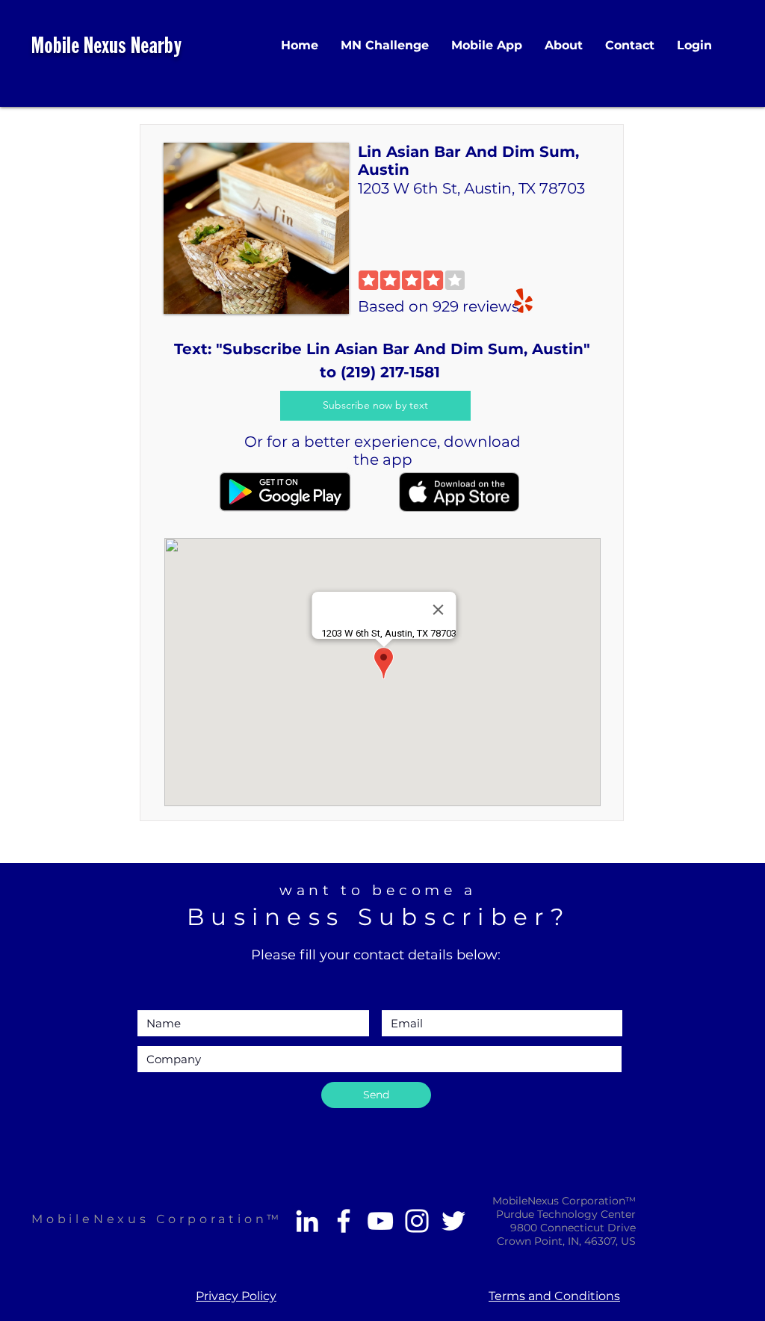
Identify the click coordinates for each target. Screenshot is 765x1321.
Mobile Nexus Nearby (106, 47)
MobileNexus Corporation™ (156, 1219)
